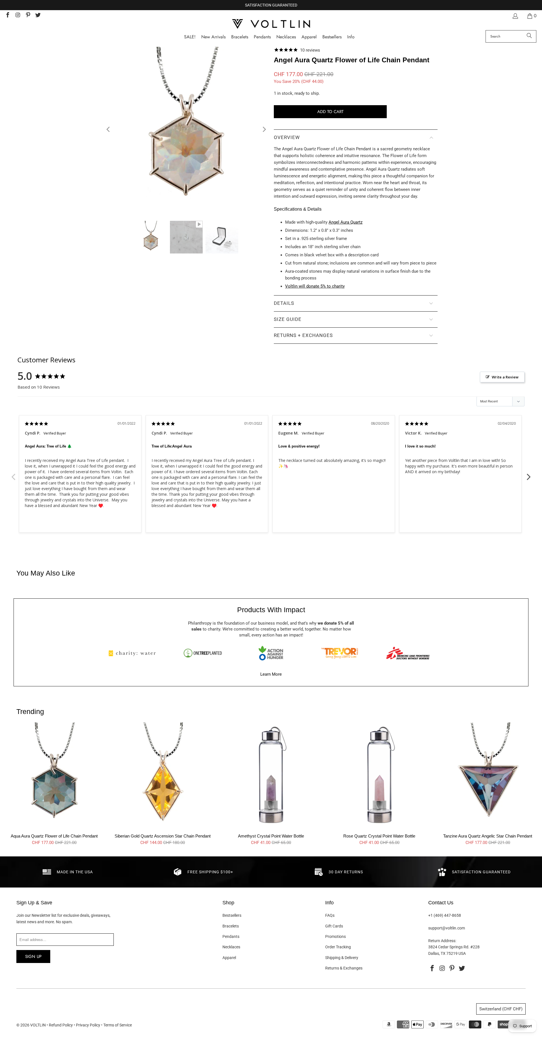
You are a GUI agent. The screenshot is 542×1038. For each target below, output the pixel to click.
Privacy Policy (88, 1025)
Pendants (230, 936)
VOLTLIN (38, 1025)
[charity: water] (134, 653)
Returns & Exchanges (343, 968)
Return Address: (442, 940)
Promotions (335, 936)
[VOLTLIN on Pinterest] (28, 15)
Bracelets (230, 926)
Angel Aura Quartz (345, 222)
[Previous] (108, 129)
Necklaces (231, 947)
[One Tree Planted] (203, 653)
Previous (13, 474)
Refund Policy (61, 1025)
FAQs (330, 915)
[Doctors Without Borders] (408, 653)
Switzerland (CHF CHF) (501, 1008)
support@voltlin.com (446, 928)
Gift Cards (334, 926)
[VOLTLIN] (271, 24)
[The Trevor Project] (340, 653)
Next (529, 474)
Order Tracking (338, 947)
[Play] (186, 129)
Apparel (229, 957)
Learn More (271, 674)
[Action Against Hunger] (271, 653)
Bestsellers (231, 915)
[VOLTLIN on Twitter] (38, 15)
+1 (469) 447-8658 (444, 915)
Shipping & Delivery (341, 957)
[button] (351, 37)
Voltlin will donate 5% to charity (315, 286)
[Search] (529, 36)
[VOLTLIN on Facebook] (7, 15)
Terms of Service (117, 1025)
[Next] (263, 129)
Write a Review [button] (505, 377)
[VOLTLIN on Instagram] (17, 15)
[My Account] (515, 16)
